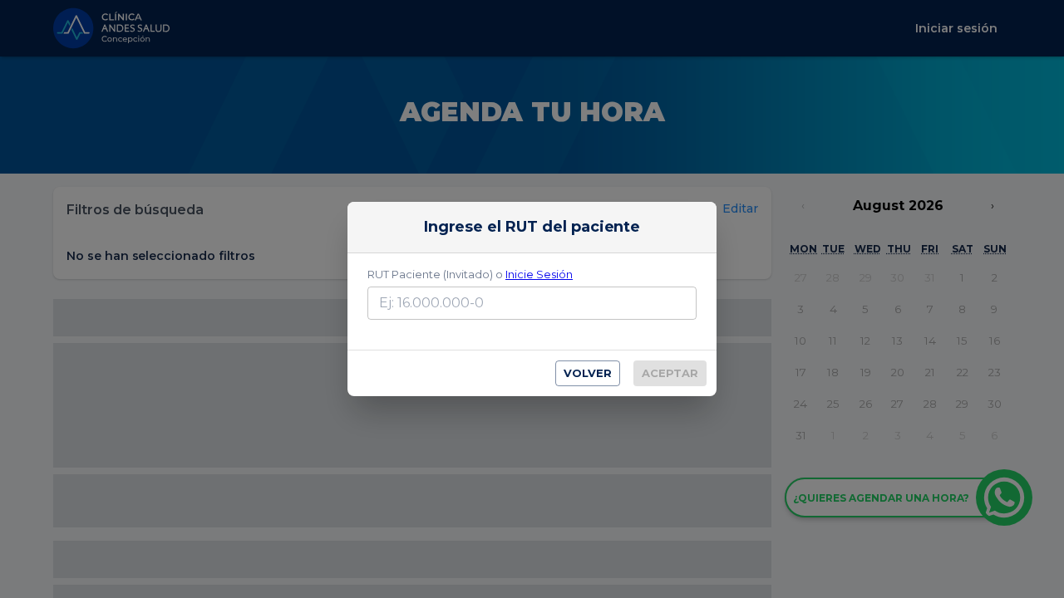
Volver (588, 373)
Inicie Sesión (539, 274)
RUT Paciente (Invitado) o (470, 274)
